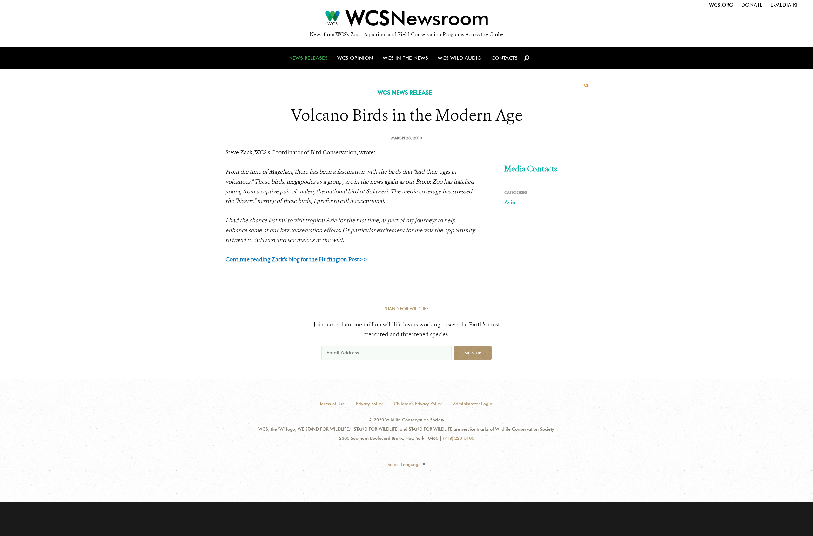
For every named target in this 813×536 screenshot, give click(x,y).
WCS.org (721, 5)
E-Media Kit (785, 5)
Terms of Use (332, 403)
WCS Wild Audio (460, 58)
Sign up (473, 352)
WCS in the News (405, 58)
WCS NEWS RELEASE (405, 92)
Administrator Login (472, 403)
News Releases (308, 58)
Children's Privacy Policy (418, 403)
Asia (509, 202)
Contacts (504, 58)
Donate (752, 5)
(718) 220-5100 (458, 438)
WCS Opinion (355, 58)
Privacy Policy (369, 403)
